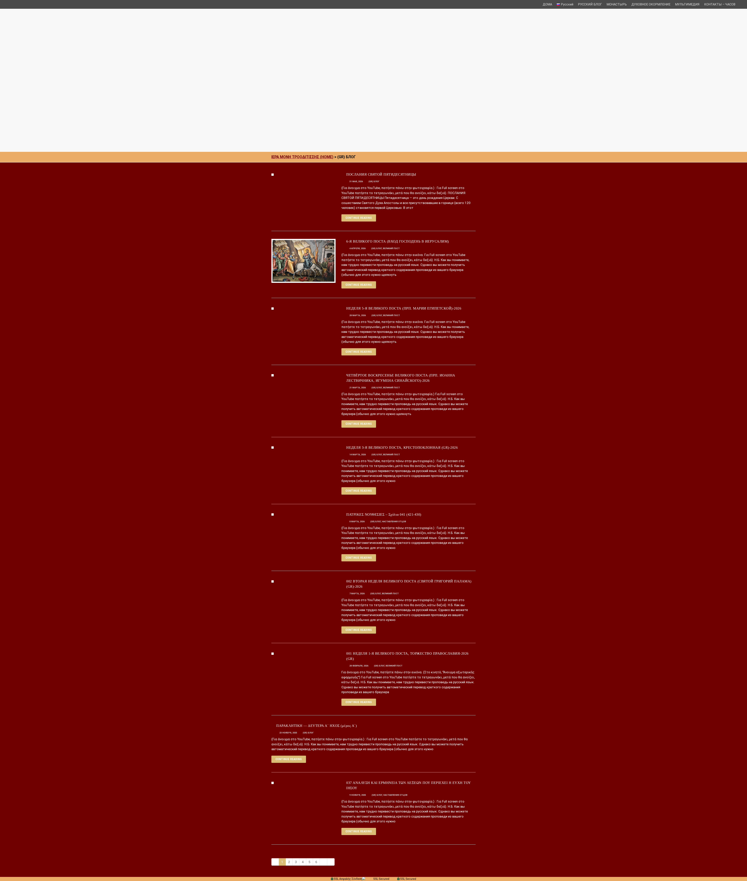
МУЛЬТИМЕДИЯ (687, 4)
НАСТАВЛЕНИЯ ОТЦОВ (394, 521)
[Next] (323, 862)
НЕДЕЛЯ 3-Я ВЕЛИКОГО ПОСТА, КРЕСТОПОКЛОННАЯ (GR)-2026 (402, 447)
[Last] (331, 862)
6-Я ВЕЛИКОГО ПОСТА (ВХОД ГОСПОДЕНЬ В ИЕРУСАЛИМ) (397, 241)
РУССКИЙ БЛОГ (590, 4)
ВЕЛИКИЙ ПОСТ (391, 248)
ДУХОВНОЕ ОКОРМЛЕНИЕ (650, 4)
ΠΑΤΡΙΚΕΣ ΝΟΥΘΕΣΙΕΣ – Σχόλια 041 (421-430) (383, 514)
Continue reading (358, 217)
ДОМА (547, 4)
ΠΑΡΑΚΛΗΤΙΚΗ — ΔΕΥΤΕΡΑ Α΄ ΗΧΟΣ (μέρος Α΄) (316, 726)
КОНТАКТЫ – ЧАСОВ (719, 4)
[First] (275, 862)
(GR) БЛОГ (373, 181)
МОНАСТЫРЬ (617, 4)
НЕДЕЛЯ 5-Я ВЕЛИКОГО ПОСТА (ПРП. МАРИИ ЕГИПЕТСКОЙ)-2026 (403, 308)
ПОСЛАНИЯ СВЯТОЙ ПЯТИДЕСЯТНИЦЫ (381, 174)
